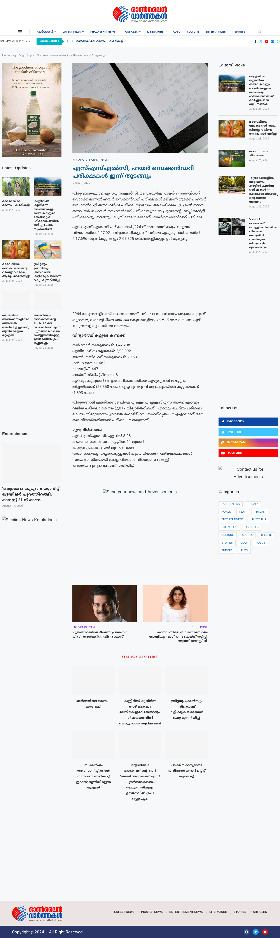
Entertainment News (186, 912)
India (242, 512)
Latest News (72, 31)
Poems (260, 543)
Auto (176, 31)
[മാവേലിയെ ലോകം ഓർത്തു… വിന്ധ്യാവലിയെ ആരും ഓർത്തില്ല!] (232, 128)
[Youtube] (267, 41)
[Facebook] (255, 41)
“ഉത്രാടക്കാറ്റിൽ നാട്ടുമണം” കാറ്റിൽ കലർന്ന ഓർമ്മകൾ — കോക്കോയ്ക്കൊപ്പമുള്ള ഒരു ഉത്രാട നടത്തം (263, 190)
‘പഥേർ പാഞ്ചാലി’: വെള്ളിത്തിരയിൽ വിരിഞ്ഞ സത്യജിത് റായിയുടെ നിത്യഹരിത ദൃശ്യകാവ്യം (262, 233)
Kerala (253, 504)
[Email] (273, 41)
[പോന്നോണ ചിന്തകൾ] (232, 158)
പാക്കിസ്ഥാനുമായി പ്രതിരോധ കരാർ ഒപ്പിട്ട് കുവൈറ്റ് (186, 771)
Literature (155, 31)
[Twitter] (261, 41)
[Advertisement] (35, 13)
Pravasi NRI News (103, 31)
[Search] (259, 32)
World (226, 512)
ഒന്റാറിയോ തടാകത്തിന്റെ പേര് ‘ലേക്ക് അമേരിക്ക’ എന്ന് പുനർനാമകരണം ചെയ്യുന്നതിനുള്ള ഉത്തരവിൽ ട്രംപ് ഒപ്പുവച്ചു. (140, 782)
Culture (193, 31)
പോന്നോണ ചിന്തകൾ (258, 153)
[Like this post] (95, 572)
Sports (239, 31)
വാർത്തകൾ (45, 31)
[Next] (72, 41)
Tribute (266, 535)
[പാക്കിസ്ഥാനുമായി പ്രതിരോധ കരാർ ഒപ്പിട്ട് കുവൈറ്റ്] (186, 745)
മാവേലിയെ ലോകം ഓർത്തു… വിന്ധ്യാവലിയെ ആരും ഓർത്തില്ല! (263, 128)
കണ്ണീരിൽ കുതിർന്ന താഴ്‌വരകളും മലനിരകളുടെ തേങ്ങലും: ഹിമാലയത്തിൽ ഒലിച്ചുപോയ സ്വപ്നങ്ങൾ (140, 712)
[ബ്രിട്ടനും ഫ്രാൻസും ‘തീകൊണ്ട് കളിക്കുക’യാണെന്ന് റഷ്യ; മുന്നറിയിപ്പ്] (186, 680)
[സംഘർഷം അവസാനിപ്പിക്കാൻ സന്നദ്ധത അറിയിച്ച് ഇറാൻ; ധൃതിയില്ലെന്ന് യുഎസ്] (93, 745)
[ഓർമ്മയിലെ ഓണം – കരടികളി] (93, 680)
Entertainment (216, 31)
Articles (131, 31)
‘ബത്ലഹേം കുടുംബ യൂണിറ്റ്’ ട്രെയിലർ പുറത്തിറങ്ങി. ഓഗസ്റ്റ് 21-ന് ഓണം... (31, 494)
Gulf (244, 543)
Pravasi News (152, 912)
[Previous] (67, 41)
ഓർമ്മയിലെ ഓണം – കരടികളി (100, 41)
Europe (227, 550)
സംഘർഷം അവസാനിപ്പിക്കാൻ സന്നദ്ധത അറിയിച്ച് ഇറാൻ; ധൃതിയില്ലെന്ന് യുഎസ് (93, 777)
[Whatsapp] (278, 41)
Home (6, 55)
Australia (259, 519)
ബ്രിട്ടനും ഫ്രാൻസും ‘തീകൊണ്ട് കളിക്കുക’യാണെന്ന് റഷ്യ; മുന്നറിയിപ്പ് (47, 272)
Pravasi (259, 512)
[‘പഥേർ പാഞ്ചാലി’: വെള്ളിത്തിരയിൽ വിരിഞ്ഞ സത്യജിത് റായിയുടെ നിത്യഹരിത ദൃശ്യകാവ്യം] (232, 226)
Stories (227, 543)
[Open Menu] (20, 32)
